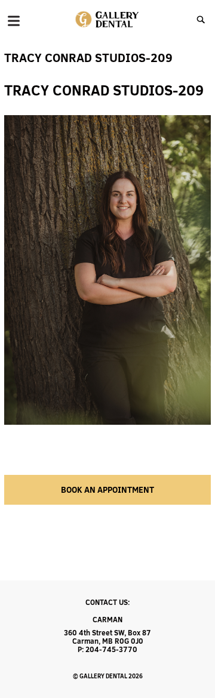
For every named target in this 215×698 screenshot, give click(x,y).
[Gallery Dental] (108, 20)
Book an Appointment (107, 490)
